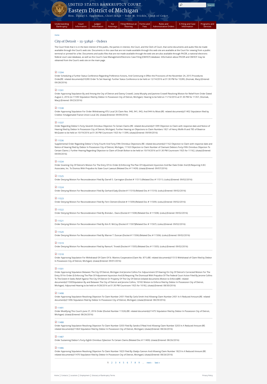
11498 (60, 293)
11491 (60, 307)
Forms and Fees (144, 25)
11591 (60, 90)
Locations (74, 375)
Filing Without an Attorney (129, 25)
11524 (60, 187)
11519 (60, 243)
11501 (60, 268)
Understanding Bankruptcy (62, 25)
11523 (60, 198)
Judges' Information (97, 25)
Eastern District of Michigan (103, 11)
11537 (60, 122)
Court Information (81, 25)
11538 (60, 108)
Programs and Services (207, 25)
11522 (60, 209)
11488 (60, 322)
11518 (60, 254)
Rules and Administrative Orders (163, 25)
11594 (60, 72)
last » (157, 362)
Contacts (64, 375)
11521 (60, 220)
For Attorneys (112, 25)
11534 (60, 161)
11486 (60, 347)
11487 (60, 336)
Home (57, 35)
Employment (85, 375)
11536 (60, 140)
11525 (60, 176)
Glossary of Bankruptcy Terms (103, 375)
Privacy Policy (207, 375)
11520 (60, 231)
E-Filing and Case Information (187, 25)
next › (149, 362)
